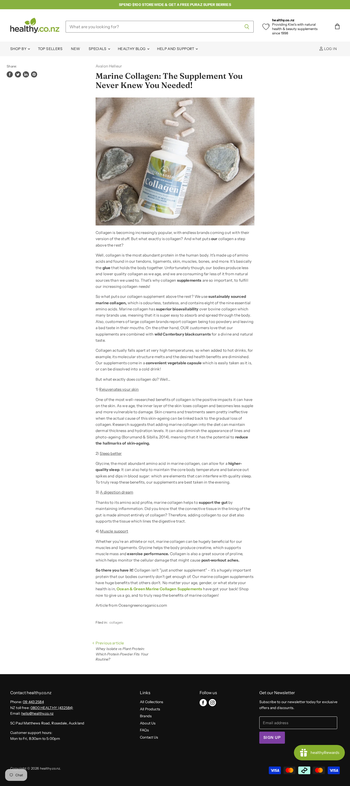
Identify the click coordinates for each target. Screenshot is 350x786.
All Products (150, 709)
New (75, 48)
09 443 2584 (33, 702)
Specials (98, 48)
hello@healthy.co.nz (37, 713)
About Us (148, 723)
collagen (116, 622)
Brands (146, 716)
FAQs (144, 730)
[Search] (247, 27)
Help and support (176, 48)
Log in (330, 48)
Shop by (18, 48)
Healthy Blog (132, 48)
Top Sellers (50, 48)
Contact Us (149, 737)
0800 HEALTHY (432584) (51, 707)
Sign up (272, 737)
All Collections (151, 702)
